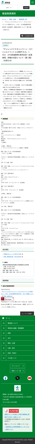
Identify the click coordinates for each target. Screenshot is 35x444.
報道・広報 (12, 19)
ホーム (4, 19)
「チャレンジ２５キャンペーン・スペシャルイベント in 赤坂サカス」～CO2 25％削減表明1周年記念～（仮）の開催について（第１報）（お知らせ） (17, 294)
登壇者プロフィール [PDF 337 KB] (12, 254)
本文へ (8, 7)
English (26, 7)
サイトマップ (16, 366)
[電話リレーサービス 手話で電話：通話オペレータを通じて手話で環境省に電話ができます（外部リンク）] (17, 411)
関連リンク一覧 (16, 371)
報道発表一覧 (23, 19)
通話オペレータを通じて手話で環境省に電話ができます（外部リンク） (17, 415)
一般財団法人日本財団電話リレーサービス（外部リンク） (17, 428)
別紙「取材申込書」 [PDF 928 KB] (12, 256)
